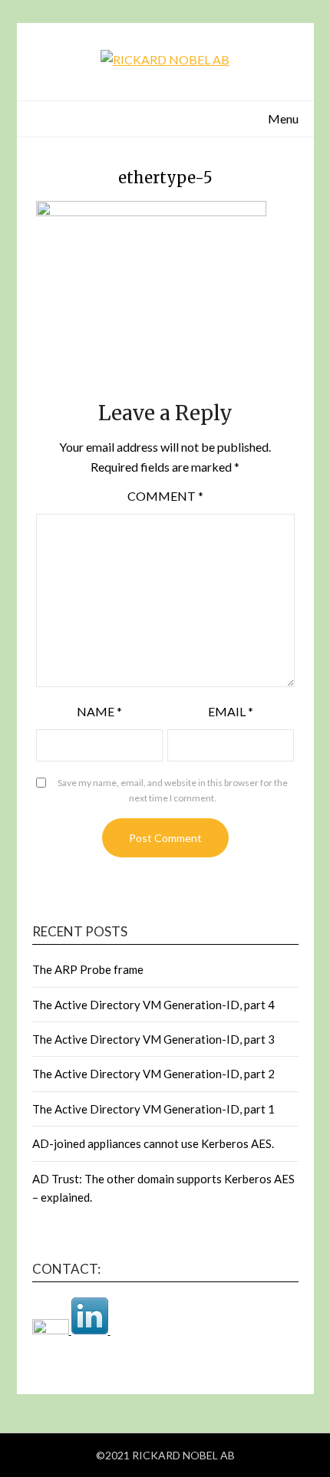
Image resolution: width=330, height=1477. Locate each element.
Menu (283, 118)
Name (99, 711)
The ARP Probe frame (88, 969)
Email (230, 711)
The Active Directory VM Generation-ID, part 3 (153, 1039)
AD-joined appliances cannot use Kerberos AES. (153, 1143)
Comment (165, 495)
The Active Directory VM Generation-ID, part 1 (153, 1109)
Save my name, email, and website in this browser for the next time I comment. (173, 790)
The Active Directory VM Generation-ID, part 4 (153, 1005)
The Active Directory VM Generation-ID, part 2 (153, 1074)
